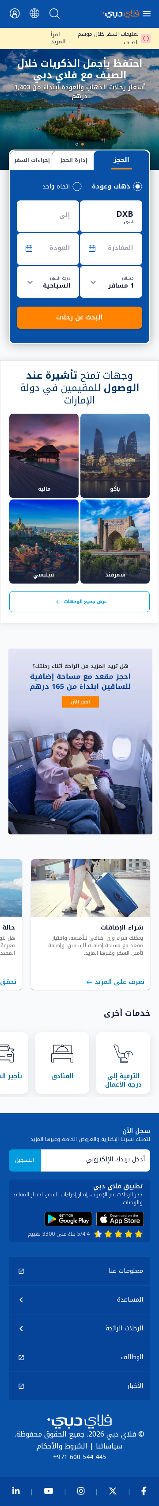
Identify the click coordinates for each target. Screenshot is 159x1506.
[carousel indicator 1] (82, 144)
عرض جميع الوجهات (85, 601)
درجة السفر (60, 277)
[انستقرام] (80, 1492)
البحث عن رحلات (79, 317)
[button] (79, 1271)
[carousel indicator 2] (77, 144)
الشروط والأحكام (62, 1446)
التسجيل (24, 1160)
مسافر (127, 277)
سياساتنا (109, 1446)
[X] (113, 1492)
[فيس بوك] (144, 1492)
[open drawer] (148, 14)
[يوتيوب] (48, 1492)
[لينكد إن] (15, 1492)
